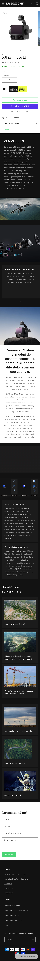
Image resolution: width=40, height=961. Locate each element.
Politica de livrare (11, 915)
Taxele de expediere (16, 70)
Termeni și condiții (12, 906)
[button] (2, 3)
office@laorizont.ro (19, 879)
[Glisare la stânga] (15, 50)
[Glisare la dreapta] (24, 50)
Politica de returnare (13, 920)
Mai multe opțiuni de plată (20, 111)
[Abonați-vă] (33, 939)
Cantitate (5, 75)
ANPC (6, 925)
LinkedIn (8, 884)
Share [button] (6, 129)
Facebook (8, 888)
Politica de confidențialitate (16, 911)
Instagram (9, 893)
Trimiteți (9, 855)
